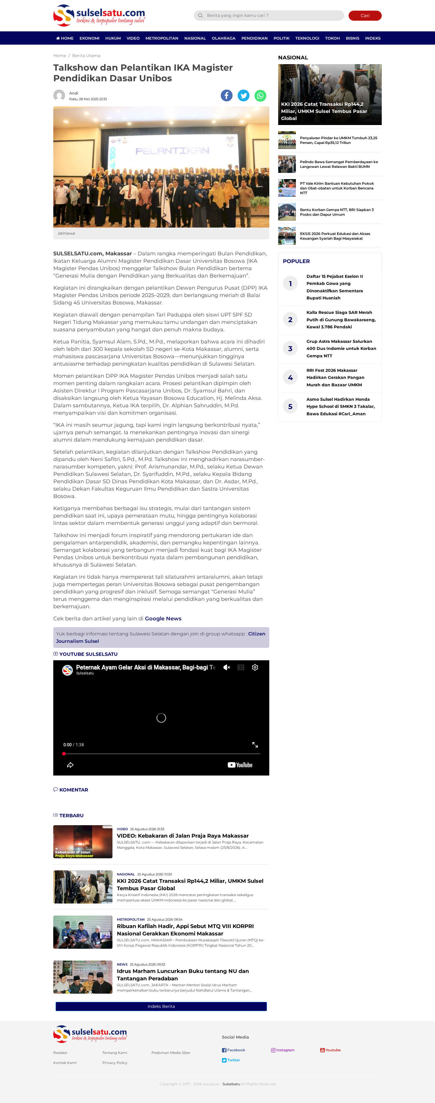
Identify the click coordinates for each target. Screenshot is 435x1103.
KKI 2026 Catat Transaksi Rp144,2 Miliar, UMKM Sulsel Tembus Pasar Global (324, 111)
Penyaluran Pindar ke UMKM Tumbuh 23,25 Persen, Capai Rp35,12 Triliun (338, 140)
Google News (163, 618)
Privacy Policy (115, 1062)
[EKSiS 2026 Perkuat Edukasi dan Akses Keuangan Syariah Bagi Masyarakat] (287, 235)
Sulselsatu (231, 1084)
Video (133, 38)
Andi (73, 93)
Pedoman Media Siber (171, 1052)
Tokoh (332, 38)
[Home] (99, 15)
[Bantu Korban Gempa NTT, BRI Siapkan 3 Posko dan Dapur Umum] (287, 211)
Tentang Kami (114, 1052)
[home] (90, 1034)
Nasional (195, 38)
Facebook (235, 1050)
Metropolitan (162, 38)
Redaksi (60, 1052)
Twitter (233, 1060)
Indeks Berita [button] (161, 1006)
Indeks (373, 38)
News (122, 964)
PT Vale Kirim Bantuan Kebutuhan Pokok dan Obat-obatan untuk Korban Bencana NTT (337, 188)
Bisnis (352, 38)
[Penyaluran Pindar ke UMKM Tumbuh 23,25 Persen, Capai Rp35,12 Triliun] (287, 139)
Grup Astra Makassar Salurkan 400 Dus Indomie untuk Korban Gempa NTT (341, 349)
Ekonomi (89, 38)
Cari (365, 15)
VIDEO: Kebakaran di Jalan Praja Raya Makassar (183, 836)
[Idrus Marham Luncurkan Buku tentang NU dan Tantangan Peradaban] (82, 976)
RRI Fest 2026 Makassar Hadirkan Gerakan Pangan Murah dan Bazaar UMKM (336, 377)
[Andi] (60, 95)
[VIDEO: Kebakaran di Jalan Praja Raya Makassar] (82, 841)
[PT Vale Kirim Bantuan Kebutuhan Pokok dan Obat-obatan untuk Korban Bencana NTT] (287, 187)
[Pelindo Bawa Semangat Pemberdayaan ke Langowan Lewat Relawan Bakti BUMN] (287, 163)
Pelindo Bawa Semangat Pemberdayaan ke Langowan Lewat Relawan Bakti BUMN (339, 164)
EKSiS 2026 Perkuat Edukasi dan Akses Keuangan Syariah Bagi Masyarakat (335, 236)
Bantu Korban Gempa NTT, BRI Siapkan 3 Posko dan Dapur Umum (337, 212)
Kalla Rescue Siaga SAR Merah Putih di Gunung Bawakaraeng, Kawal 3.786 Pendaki (341, 320)
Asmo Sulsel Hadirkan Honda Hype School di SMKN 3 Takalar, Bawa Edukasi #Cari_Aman (341, 406)
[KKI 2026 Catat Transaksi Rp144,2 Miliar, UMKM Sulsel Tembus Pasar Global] (82, 886)
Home (67, 38)
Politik (281, 38)
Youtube (333, 1050)
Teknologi (307, 38)
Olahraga (224, 38)
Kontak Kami (65, 1062)
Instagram (285, 1050)
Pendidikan (254, 38)
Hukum (113, 38)
